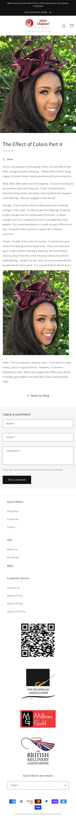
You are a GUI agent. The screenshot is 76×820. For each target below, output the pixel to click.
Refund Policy (15, 603)
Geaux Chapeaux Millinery (30, 814)
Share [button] (10, 159)
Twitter (11, 527)
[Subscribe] (65, 785)
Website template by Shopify (51, 814)
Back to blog (40, 395)
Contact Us (13, 587)
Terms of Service (16, 611)
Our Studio (13, 557)
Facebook (12, 519)
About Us (12, 549)
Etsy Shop (12, 511)
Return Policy (14, 595)
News (10, 565)
